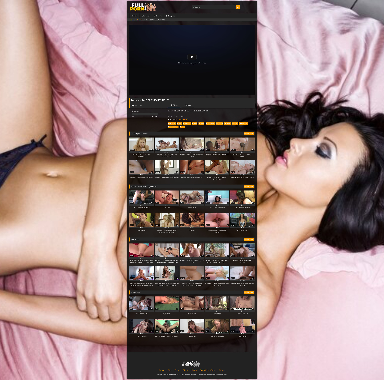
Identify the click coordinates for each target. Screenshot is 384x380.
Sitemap (222, 370)
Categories (171, 16)
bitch (195, 123)
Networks (159, 16)
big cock (187, 123)
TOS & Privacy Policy (208, 370)
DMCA (194, 370)
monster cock (174, 127)
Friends (185, 370)
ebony (228, 123)
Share (188, 105)
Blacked (138, 20)
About (175, 105)
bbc (180, 123)
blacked (220, 123)
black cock (211, 123)
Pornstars (146, 16)
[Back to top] (378, 374)
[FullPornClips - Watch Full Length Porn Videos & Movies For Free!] (144, 7)
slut (183, 127)
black (202, 123)
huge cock (244, 123)
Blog (169, 370)
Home (135, 16)
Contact (161, 370)
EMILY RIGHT (183, 119)
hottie (235, 123)
